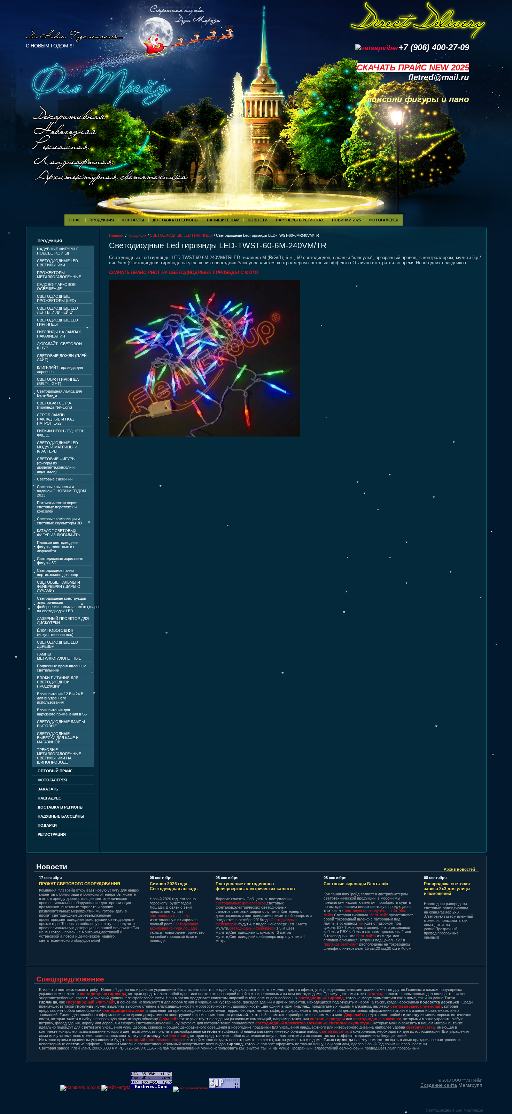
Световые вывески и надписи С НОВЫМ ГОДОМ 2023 (61, 491)
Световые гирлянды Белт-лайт (356, 883)
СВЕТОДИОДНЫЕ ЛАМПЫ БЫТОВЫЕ (61, 724)
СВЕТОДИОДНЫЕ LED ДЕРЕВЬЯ (57, 644)
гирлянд (375, 994)
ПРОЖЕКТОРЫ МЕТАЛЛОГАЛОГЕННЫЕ (59, 275)
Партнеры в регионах (300, 220)
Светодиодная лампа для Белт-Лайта (59, 393)
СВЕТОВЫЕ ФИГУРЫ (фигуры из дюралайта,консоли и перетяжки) (56, 465)
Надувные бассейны (61, 816)
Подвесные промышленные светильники (61, 668)
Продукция (102, 220)
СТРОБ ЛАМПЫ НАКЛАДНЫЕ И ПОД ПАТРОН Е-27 (55, 419)
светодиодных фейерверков (241, 903)
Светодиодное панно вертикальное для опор (57, 572)
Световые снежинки (54, 479)
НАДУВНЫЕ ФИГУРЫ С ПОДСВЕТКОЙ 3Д (58, 251)
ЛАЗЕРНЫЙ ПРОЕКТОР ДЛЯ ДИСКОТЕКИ (63, 620)
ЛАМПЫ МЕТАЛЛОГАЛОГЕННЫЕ (59, 656)
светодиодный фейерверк (252, 928)
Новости (257, 220)
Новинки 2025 (346, 220)
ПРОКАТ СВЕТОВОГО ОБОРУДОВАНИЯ (79, 883)
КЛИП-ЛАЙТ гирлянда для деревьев (60, 369)
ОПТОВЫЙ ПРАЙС (55, 771)
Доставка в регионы (176, 220)
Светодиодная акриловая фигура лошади (174, 926)
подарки (47, 825)
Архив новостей (459, 869)
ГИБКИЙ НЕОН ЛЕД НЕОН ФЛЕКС (61, 433)
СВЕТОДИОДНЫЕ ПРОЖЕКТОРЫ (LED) (56, 298)
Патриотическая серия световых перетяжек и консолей (57, 507)
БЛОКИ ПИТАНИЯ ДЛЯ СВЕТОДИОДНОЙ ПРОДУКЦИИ (57, 682)
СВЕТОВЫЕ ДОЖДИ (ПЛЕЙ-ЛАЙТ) (62, 358)
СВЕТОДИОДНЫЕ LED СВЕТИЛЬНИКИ (57, 263)
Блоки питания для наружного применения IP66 (62, 712)
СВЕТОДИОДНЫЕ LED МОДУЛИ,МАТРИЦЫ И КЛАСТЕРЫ (57, 447)
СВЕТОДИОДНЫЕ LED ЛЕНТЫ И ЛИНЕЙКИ (57, 310)
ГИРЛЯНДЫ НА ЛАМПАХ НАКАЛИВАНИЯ (59, 334)
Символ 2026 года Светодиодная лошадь (173, 886)
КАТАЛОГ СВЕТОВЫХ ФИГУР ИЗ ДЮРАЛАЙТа (58, 533)
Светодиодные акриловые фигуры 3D (60, 560)
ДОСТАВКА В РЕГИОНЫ (61, 807)
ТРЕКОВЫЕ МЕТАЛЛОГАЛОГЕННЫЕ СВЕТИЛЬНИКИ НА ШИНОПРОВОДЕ (59, 756)
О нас (75, 220)
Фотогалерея (52, 780)
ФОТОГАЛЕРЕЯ (383, 220)
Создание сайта (438, 1085)
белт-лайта (366, 936)
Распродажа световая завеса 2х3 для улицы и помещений (447, 888)
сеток (334, 1031)
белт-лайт (379, 915)
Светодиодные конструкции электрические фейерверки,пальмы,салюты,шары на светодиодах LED (64, 604)
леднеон (155, 1040)
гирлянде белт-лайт (341, 944)
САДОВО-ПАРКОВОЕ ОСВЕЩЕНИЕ (56, 286)
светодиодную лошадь (170, 916)
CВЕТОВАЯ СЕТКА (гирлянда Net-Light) (54, 405)
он (361, 923)
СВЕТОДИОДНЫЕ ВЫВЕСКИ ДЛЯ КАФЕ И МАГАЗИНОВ (58, 738)
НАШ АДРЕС (49, 798)
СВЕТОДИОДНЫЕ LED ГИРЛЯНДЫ (57, 322)
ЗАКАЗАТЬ (48, 789)
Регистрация (52, 834)
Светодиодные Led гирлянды (454, 1110)
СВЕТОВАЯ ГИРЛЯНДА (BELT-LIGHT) (58, 381)
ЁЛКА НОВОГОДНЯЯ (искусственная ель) (56, 632)
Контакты (133, 220)
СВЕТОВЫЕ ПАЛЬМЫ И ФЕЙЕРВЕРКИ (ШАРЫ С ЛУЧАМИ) (58, 586)
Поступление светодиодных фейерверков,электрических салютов (255, 886)
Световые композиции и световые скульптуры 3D (59, 521)
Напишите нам (223, 220)
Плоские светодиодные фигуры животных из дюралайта (57, 546)
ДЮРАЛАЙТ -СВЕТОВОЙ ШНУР (59, 346)
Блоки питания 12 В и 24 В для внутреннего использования (60, 698)
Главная (116, 235)
